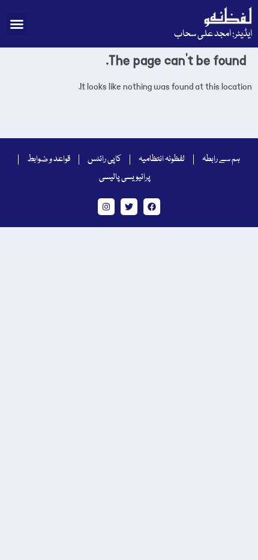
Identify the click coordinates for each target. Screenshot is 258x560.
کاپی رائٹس (104, 159)
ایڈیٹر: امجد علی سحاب (213, 34)
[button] (17, 24)
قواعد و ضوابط (48, 159)
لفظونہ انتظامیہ (162, 159)
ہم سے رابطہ (221, 159)
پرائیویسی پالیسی (125, 177)
